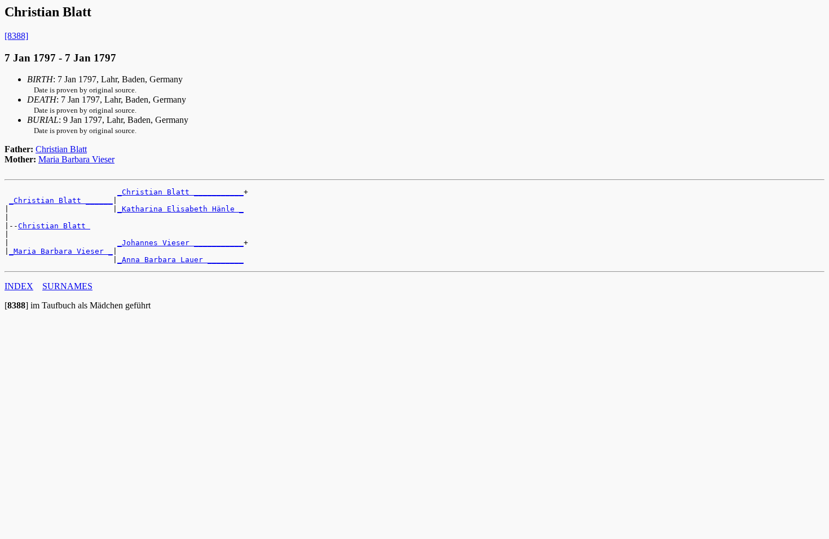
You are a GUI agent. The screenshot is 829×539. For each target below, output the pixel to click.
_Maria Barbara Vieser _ (61, 251)
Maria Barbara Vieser (76, 159)
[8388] (16, 36)
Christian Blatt (61, 149)
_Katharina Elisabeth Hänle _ (180, 209)
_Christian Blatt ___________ (180, 192)
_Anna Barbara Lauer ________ (180, 259)
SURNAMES (67, 286)
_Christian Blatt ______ (61, 200)
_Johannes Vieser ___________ (180, 242)
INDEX (19, 286)
